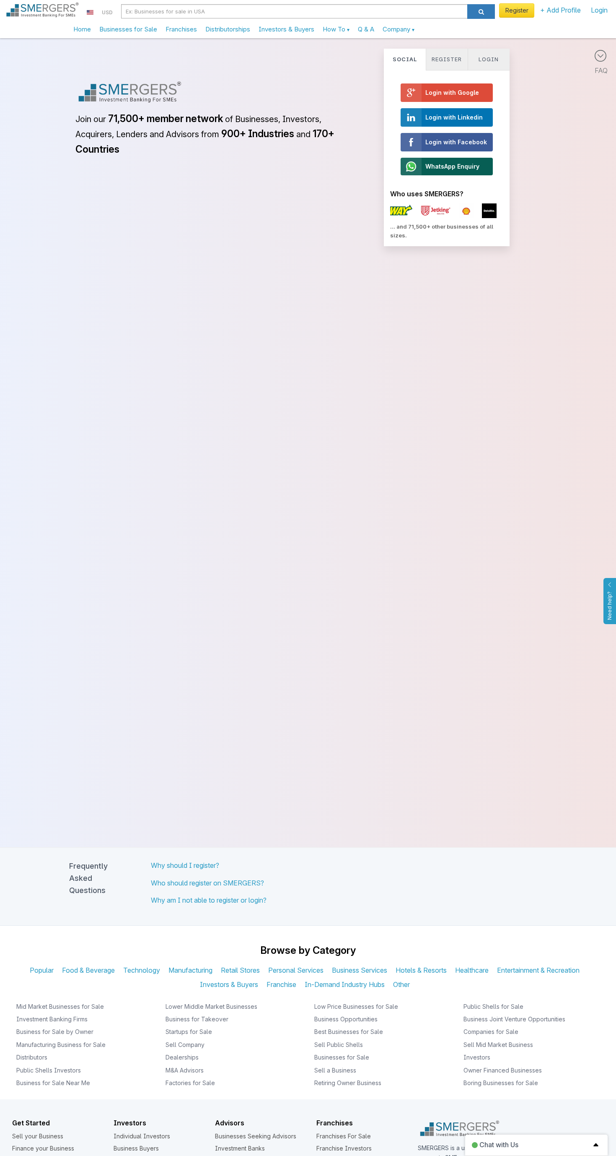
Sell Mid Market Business (498, 1044)
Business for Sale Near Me (53, 1082)
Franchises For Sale (343, 1136)
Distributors (31, 1057)
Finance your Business (43, 1148)
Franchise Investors (344, 1148)
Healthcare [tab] (472, 970)
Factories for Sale (190, 1082)
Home (82, 29)
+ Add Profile (560, 10)
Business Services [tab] (359, 970)
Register (516, 10)
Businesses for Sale (128, 29)
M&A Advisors (185, 1070)
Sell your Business (37, 1136)
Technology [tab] (141, 970)
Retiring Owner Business (347, 1082)
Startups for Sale (189, 1031)
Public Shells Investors (48, 1070)
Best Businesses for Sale (348, 1031)
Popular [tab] (42, 970)
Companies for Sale (490, 1031)
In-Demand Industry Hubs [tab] (345, 984)
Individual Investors (142, 1136)
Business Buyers (136, 1148)
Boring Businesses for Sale (500, 1082)
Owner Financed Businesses (502, 1070)
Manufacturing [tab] (190, 970)
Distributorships (227, 29)
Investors (476, 1057)
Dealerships (182, 1057)
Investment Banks (240, 1148)
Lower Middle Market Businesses (211, 1006)
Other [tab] (401, 984)
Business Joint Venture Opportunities (514, 1019)
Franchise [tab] (281, 984)
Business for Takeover (197, 1019)
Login (599, 10)
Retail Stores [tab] (240, 970)
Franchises (181, 29)
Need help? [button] (609, 605)
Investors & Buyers (286, 29)
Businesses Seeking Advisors (255, 1136)
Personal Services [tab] (296, 970)
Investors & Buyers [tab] (229, 984)
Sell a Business (335, 1070)
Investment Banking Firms (52, 1019)
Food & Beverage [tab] (88, 970)
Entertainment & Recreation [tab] (538, 970)
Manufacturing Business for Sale (61, 1044)
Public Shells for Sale (493, 1006)
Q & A (366, 29)
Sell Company (185, 1044)
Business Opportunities (346, 1019)
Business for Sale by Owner (54, 1031)
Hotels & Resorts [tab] (421, 970)
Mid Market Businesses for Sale (60, 1006)
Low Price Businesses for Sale (356, 1006)
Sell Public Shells (338, 1044)
